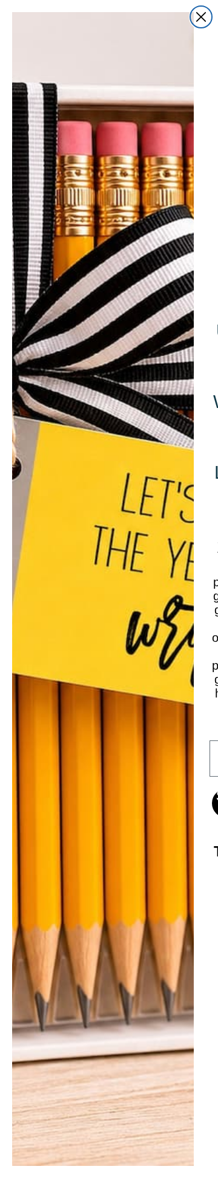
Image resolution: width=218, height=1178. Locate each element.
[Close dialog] (201, 17)
